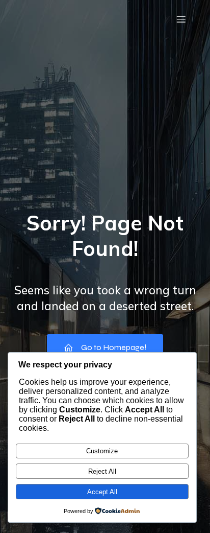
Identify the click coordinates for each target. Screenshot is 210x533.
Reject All (102, 471)
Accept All (102, 492)
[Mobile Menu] (181, 19)
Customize (102, 451)
